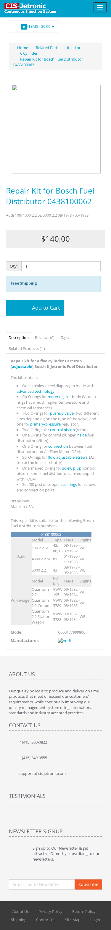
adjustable (22, 366)
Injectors (74, 47)
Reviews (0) (44, 337)
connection (58, 446)
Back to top (101, 920)
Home (22, 47)
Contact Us (45, 919)
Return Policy (84, 911)
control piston (62, 429)
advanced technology (35, 391)
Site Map (73, 919)
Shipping (18, 919)
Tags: (65, 337)
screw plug (71, 468)
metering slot (59, 396)
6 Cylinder (29, 53)
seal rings (69, 484)
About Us (20, 911)
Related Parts (47, 47)
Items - (37, 26)
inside (81, 435)
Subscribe (88, 884)
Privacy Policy (50, 911)
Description (19, 337)
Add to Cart (45, 307)
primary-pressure (45, 424)
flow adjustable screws (67, 457)
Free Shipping (24, 283)
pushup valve (62, 413)
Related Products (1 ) (27, 348)
